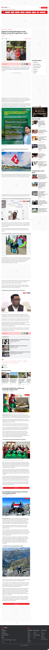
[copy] (29, 64)
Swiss (15, 69)
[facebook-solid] (25, 64)
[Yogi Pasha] (3, 367)
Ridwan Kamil (27, 67)
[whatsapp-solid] (22, 64)
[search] (39, 7)
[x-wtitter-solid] (27, 64)
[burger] (46, 9)
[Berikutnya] (31, 422)
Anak (12, 67)
